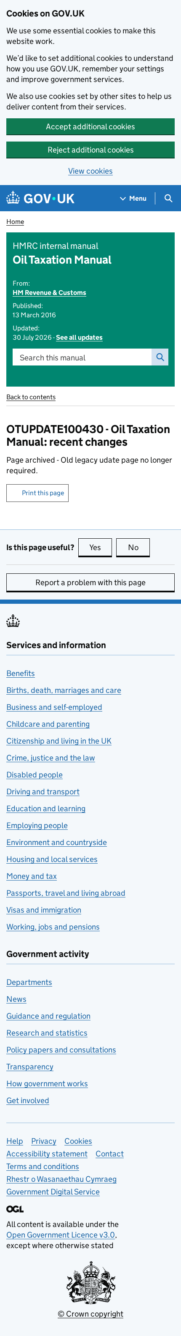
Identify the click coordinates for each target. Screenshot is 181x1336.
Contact (110, 1154)
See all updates (79, 337)
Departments (29, 982)
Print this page (43, 493)
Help (14, 1141)
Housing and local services (52, 859)
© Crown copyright (90, 1314)
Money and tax (31, 876)
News (16, 999)
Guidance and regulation (48, 1016)
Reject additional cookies (91, 150)
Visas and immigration (43, 910)
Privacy (43, 1141)
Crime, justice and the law (50, 758)
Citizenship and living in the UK (59, 741)
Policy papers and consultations (61, 1050)
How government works (47, 1083)
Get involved (27, 1100)
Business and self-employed (54, 707)
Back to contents (31, 397)
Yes (100, 547)
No (139, 547)
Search (160, 357)
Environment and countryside (56, 842)
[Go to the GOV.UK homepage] (40, 198)
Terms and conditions (42, 1166)
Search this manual (52, 358)
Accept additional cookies (90, 126)
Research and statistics (47, 1033)
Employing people (37, 825)
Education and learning (45, 808)
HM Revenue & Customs (49, 293)
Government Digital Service (53, 1192)
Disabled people (34, 775)
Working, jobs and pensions (53, 927)
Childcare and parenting (48, 724)
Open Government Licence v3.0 (60, 1235)
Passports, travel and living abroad (65, 893)
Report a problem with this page (90, 582)
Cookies (78, 1141)
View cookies (90, 171)
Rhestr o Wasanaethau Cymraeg (61, 1179)
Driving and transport (43, 791)
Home (15, 222)
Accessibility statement (47, 1154)
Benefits (20, 673)
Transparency (29, 1067)
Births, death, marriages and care (63, 690)
